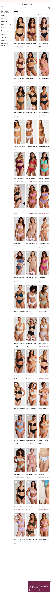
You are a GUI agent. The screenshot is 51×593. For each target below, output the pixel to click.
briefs (7, 12)
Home (2, 11)
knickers (6, 11)
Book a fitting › (34, 590)
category (3, 12)
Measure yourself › (44, 590)
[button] (50, 581)
